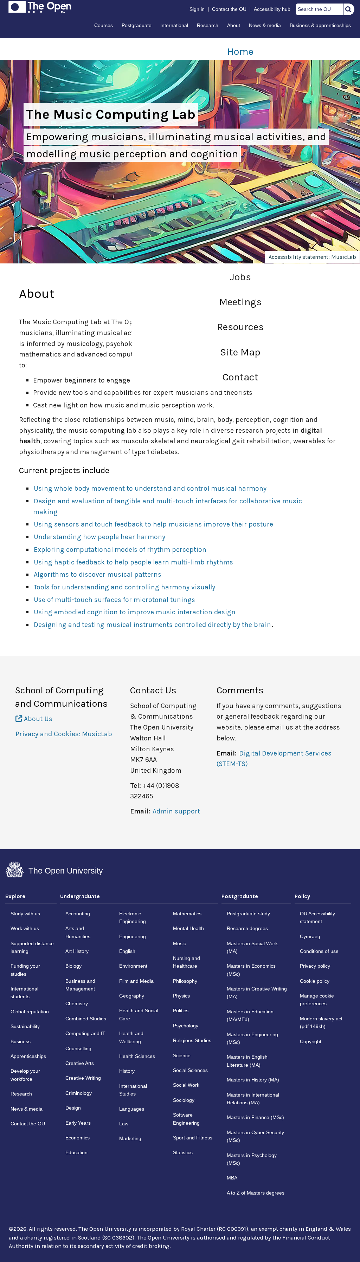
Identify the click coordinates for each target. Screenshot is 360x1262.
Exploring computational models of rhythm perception (120, 549)
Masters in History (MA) (253, 1080)
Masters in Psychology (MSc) (252, 1159)
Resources (240, 327)
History (127, 1071)
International (174, 25)
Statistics (183, 1152)
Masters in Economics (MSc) (251, 969)
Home (240, 51)
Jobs (240, 277)
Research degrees (247, 928)
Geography (131, 996)
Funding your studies (25, 969)
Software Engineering (186, 1118)
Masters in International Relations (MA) (253, 1098)
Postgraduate (137, 25)
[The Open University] (39, 7)
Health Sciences (137, 1056)
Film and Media (136, 981)
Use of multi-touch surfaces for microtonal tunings (114, 600)
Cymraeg (310, 936)
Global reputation (30, 1011)
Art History (77, 951)
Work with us (25, 928)
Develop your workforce (25, 1074)
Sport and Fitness (192, 1137)
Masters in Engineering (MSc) (252, 1038)
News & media (265, 25)
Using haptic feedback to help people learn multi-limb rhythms (133, 562)
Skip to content (6, 7)
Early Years (78, 1123)
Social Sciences (190, 1070)
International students (24, 992)
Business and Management (80, 985)
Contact (240, 377)
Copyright (310, 1041)
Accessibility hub (272, 9)
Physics (181, 996)
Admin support (176, 811)
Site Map (240, 352)
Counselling (78, 1048)
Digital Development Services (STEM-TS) (274, 758)
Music (179, 943)
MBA (232, 1178)
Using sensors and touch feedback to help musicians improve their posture (153, 524)
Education (76, 1152)
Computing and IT (85, 1033)
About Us (37, 719)
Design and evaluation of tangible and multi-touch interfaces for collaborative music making (167, 506)
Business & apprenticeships (320, 25)
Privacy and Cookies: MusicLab (63, 734)
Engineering (132, 936)
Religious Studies (192, 1040)
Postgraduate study (248, 913)
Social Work (186, 1085)
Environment (133, 966)
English (127, 951)
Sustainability (25, 1026)
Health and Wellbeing (131, 1037)
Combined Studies (85, 1018)
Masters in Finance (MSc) (255, 1117)
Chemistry (76, 1003)
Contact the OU (229, 9)
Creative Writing (83, 1078)
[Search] (348, 9)
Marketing (130, 1138)
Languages (131, 1109)
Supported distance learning (32, 947)
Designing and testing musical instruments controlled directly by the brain (152, 625)
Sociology (183, 1100)
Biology (73, 966)
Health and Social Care (138, 1014)
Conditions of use (319, 951)
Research (207, 25)
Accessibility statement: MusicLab (312, 257)
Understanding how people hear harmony (99, 537)
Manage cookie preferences (317, 999)
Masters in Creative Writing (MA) (257, 992)
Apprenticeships (28, 1056)
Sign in (197, 9)
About (233, 25)
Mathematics (187, 913)
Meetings (240, 302)
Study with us (25, 913)
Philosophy (185, 981)
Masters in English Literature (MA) (247, 1060)
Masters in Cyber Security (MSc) (255, 1136)
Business (21, 1041)
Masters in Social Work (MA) (252, 947)
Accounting (77, 913)
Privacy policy (315, 966)
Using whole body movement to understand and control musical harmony (150, 488)
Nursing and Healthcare (186, 962)
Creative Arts (79, 1063)
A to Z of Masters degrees (255, 1193)
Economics (77, 1137)
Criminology (78, 1093)
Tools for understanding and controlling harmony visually (124, 587)
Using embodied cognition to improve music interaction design (135, 612)
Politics (180, 1010)
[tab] (31, 898)
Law (123, 1123)
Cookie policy (314, 981)
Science (182, 1055)
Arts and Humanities (77, 932)
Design (73, 1108)
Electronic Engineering (132, 917)
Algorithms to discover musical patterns (97, 574)
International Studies (133, 1090)
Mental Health (188, 928)
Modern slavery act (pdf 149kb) (321, 1022)
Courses (103, 25)
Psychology (185, 1025)
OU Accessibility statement (317, 917)
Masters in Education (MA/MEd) (250, 1015)
